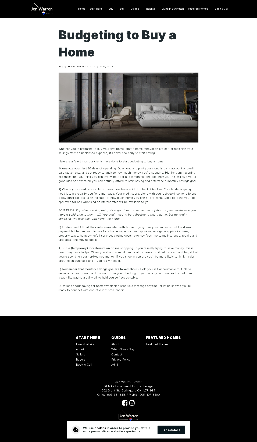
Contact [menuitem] (116, 354)
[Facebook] (124, 403)
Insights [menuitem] (151, 8)
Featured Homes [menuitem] (198, 8)
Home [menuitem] (81, 8)
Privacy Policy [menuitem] (120, 359)
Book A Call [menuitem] (84, 364)
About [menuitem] (80, 349)
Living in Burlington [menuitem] (173, 8)
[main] (128, 167)
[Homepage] (41, 9)
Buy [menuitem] (111, 8)
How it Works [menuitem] (85, 344)
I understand (171, 429)
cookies (100, 428)
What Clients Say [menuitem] (122, 349)
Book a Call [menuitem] (221, 8)
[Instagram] (132, 403)
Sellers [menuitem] (80, 354)
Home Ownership (78, 66)
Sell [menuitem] (122, 8)
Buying (63, 66)
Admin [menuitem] (115, 364)
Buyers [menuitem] (80, 359)
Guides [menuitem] (135, 8)
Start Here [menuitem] (96, 8)
